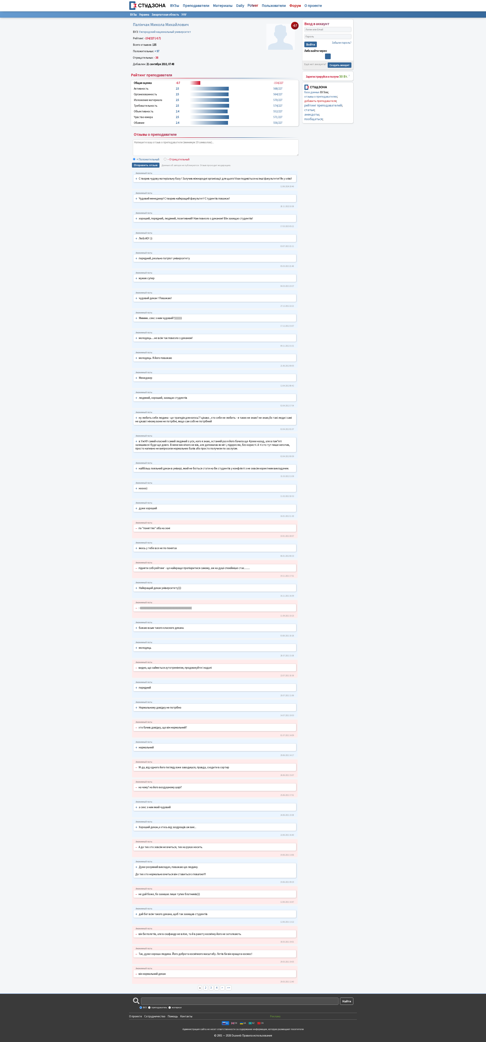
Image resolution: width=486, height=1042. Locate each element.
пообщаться (313, 119)
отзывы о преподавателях (320, 96)
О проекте (135, 1016)
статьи (309, 110)
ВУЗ (145, 1007)
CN (262, 1023)
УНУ (183, 14)
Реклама (275, 1016)
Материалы (223, 5)
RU (227, 1023)
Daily (240, 5)
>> (228, 987)
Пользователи (274, 5)
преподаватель (159, 1007)
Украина (144, 14)
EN (236, 1023)
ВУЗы (174, 5)
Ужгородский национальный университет (165, 32)
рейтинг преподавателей (323, 105)
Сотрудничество (154, 1016)
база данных (312, 92)
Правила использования (257, 1035)
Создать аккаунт (340, 65)
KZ (253, 1023)
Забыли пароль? (341, 42)
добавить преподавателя (320, 101)
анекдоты (311, 114)
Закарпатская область (165, 14)
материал (176, 1007)
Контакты (186, 1016)
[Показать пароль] (347, 36)
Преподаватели (196, 5)
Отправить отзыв (146, 165)
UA (244, 1023)
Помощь (173, 1016)
